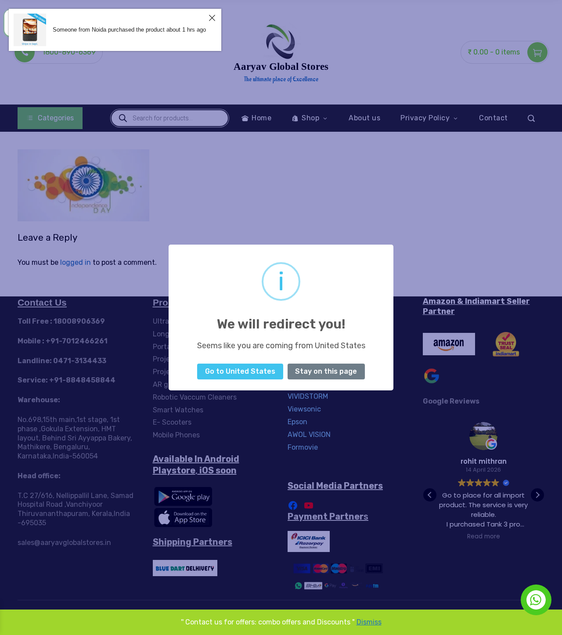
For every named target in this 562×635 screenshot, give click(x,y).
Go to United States (240, 371)
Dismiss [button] (369, 622)
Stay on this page (326, 371)
